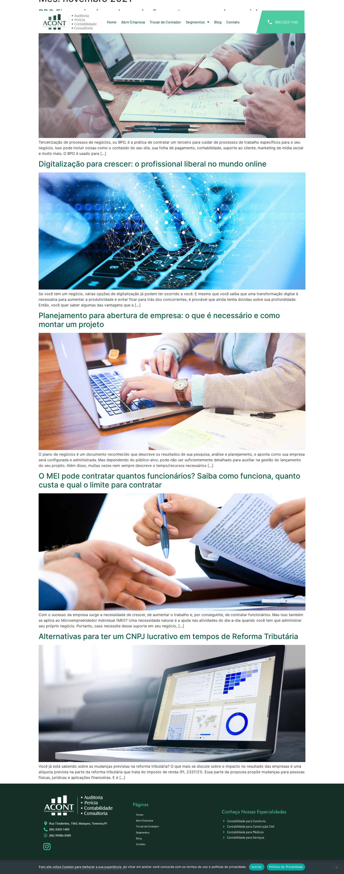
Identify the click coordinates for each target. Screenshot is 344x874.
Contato (233, 22)
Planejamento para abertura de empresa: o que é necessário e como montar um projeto (159, 320)
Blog (218, 22)
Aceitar (256, 867)
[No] (336, 867)
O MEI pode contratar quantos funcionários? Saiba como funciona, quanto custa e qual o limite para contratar (169, 480)
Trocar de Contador (165, 22)
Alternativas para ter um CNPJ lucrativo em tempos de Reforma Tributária (168, 636)
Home (112, 22)
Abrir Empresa (133, 22)
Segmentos (195, 22)
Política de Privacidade (286, 867)
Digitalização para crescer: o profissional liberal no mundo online (153, 163)
